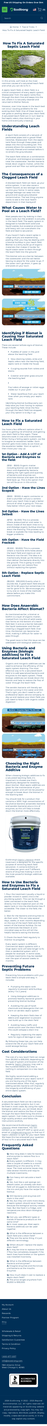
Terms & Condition (11, 1344)
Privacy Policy (9, 1348)
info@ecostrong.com (21, 1132)
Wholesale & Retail (11, 1331)
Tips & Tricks (28, 27)
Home (16, 27)
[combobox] (23, 18)
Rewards (6, 1313)
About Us (6, 1309)
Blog (4, 1322)
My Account (8, 1304)
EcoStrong (15, 1401)
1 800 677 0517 (9, 1356)
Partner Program (10, 1317)
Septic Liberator (26, 860)
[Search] (41, 18)
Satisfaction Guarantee (13, 1340)
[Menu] (4, 9)
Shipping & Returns (11, 1335)
